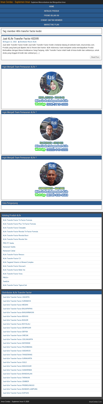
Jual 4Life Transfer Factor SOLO (15, 362)
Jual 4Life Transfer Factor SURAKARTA (17, 358)
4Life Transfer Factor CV (12, 258)
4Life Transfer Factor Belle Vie (14, 270)
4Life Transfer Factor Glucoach (14, 266)
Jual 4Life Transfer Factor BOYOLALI (16, 324)
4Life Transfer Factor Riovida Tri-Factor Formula (20, 232)
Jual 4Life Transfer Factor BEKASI (15, 316)
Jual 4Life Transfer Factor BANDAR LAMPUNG (20, 389)
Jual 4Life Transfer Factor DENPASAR (17, 328)
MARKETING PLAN (51, 24)
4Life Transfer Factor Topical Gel (15, 285)
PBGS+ (6, 278)
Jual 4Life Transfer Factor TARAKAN (16, 378)
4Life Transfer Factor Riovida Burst (15, 235)
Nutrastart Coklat (9, 251)
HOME (51, 6)
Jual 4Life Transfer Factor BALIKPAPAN (17, 309)
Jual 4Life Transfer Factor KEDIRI (21, 38)
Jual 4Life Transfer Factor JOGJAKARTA (18, 339)
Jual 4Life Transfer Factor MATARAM (16, 343)
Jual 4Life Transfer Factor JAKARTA (16, 297)
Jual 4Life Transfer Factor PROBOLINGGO (18, 385)
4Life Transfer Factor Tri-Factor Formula (17, 220)
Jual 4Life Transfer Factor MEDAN (15, 305)
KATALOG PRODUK (51, 11)
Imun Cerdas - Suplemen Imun (15, 2)
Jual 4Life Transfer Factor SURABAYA (17, 301)
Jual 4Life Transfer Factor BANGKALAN (17, 374)
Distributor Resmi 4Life (28, 42)
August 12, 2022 (11, 42)
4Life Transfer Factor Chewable (14, 228)
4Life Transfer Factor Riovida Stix (15, 239)
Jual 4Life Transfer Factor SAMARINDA (17, 370)
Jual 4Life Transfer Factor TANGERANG (17, 355)
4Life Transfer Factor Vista (12, 274)
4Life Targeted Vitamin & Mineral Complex (18, 262)
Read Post (95, 57)
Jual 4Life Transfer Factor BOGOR (15, 320)
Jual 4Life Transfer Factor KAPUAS (16, 393)
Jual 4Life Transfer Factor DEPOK (15, 332)
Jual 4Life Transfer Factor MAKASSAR (17, 366)
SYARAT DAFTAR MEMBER (51, 20)
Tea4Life (6, 281)
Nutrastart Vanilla (9, 247)
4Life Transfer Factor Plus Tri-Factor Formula (19, 224)
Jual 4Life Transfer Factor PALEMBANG (17, 347)
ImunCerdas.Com (95, 402)
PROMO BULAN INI (51, 15)
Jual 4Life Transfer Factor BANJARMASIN (18, 312)
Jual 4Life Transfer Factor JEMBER (16, 381)
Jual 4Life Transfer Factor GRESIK (15, 335)
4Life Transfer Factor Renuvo (13, 255)
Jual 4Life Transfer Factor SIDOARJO (17, 351)
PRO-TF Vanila (8, 243)
